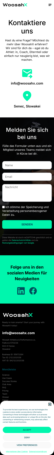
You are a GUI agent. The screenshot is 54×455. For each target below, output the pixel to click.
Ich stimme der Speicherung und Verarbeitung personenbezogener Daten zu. (25, 210)
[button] (49, 404)
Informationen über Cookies (17, 451)
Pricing (5, 390)
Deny (27, 437)
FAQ (4, 387)
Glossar (5, 397)
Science (5, 375)
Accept (27, 430)
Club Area (6, 384)
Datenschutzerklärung (38, 451)
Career (5, 400)
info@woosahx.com (18, 333)
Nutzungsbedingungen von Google (18, 243)
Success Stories (9, 381)
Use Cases (7, 378)
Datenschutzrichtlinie (21, 240)
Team (4, 394)
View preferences (27, 445)
